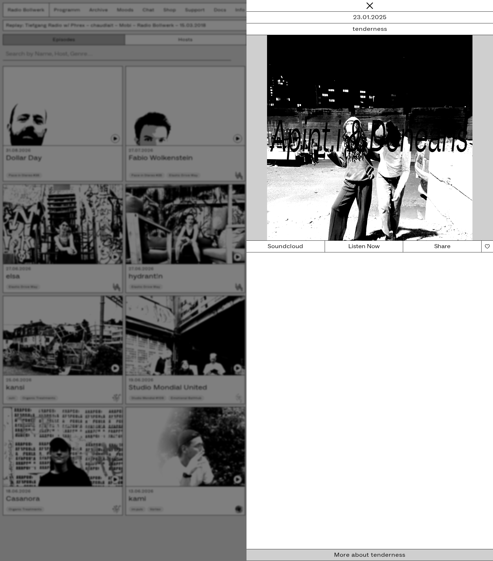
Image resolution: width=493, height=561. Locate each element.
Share (442, 246)
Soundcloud (285, 246)
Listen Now (364, 246)
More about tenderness (369, 555)
